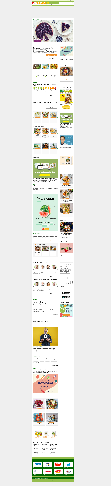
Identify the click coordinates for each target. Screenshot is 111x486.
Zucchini (47, 237)
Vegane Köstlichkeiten (66, 214)
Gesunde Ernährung (45, 4)
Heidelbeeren (52, 235)
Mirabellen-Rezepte (44, 445)
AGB (45, 477)
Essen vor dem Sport (54, 360)
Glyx (39, 311)
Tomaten (43, 237)
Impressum (47, 477)
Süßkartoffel (62, 266)
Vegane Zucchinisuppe (37, 72)
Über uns (34, 477)
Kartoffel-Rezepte (44, 449)
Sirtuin (53, 309)
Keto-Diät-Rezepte (53, 119)
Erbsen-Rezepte (44, 453)
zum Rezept (37, 254)
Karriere (37, 477)
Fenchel (47, 235)
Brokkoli (44, 235)
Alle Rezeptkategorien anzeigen (68, 283)
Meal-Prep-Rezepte (53, 150)
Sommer (34, 4)
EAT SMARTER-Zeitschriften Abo (38, 437)
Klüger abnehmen (54, 4)
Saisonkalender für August (65, 253)
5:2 (41, 309)
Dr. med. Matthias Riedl (36, 287)
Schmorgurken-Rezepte (36, 453)
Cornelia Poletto (42, 270)
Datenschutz (51, 477)
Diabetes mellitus (45, 349)
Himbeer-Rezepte (44, 444)
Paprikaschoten (35, 237)
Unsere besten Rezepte (51, 55)
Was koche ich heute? (38, 150)
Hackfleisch (65, 264)
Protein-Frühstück (53, 134)
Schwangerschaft (35, 360)
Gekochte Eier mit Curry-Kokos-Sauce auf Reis (45, 72)
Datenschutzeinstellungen (56, 477)
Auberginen (35, 235)
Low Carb (44, 309)
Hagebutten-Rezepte (53, 448)
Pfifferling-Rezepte (35, 452)
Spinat (40, 237)
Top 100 (51, 107)
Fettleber (50, 349)
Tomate (66, 270)
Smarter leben (60, 4)
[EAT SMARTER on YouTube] (57, 480)
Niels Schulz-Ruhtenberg (54, 287)
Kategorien (46, 478)
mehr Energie (44, 358)
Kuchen (65, 276)
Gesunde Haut (47, 360)
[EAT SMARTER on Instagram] (53, 480)
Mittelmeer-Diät (35, 311)
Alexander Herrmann (54, 270)
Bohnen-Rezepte (44, 452)
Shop (71, 4)
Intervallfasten (35, 309)
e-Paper (72, 104)
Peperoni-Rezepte (52, 453)
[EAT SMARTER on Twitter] (55, 480)
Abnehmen (35, 358)
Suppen (68, 272)
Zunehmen (39, 358)
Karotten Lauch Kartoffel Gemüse (65, 274)
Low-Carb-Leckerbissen (66, 185)
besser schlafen (42, 360)
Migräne (54, 349)
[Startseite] (39, 3)
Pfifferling (61, 268)
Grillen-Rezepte (52, 449)
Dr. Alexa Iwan (48, 287)
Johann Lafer (48, 270)
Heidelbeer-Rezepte (36, 444)
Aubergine (69, 264)
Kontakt (43, 477)
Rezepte (39, 4)
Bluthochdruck (39, 349)
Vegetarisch (66, 266)
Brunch (61, 264)
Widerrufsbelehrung (63, 477)
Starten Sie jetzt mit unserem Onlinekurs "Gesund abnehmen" (44, 178)
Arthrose (34, 349)
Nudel (68, 276)
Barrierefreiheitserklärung (37, 478)
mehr (51, 95)
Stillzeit (53, 358)
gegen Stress (49, 358)
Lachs (65, 268)
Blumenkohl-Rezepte (45, 448)
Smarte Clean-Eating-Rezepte (66, 200)
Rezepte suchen (51, 58)
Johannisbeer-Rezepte (53, 444)
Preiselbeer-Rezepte (36, 449)
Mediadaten (42, 478)
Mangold (56, 235)
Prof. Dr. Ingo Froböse (42, 287)
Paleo (48, 309)
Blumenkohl (40, 235)
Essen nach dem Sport (36, 362)
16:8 (39, 309)
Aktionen (66, 4)
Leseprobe (61, 104)
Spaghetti (61, 272)
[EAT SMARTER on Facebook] (49, 480)
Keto (50, 309)
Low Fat (43, 311)
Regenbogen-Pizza (66, 77)
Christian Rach (37, 270)
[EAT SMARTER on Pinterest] (51, 480)
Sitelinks (40, 477)
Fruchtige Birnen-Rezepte (52, 423)
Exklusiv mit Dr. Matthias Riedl (65, 146)
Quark (68, 268)
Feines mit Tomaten (39, 423)
